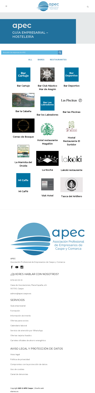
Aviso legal (15, 354)
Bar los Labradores (47, 114)
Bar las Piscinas (71, 112)
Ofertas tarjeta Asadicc (21, 335)
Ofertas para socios (19, 320)
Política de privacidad (20, 359)
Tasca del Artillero (71, 196)
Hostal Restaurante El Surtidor (71, 141)
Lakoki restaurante (71, 170)
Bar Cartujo (23, 85)
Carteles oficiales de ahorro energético (28, 340)
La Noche (47, 170)
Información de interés (20, 315)
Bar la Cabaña (23, 111)
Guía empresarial (17, 305)
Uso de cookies (17, 369)
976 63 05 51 (16, 280)
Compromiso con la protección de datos (28, 364)
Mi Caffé (23, 191)
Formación (15, 310)
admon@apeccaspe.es (20, 293)
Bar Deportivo (72, 85)
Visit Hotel (47, 195)
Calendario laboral (18, 325)
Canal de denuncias (19, 374)
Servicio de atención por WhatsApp (26, 330)
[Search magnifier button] (60, 52)
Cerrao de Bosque (23, 136)
